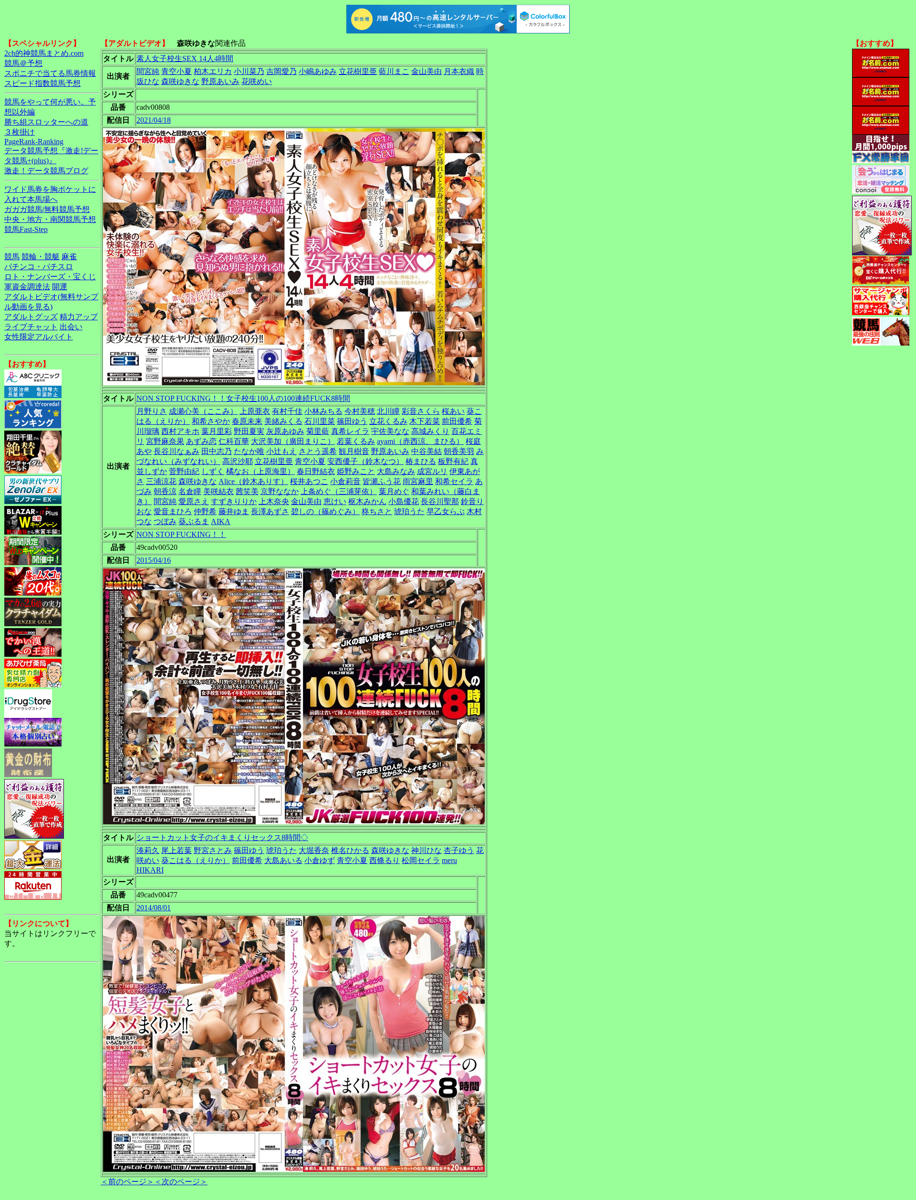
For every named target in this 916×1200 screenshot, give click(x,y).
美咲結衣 (218, 491)
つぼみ (165, 521)
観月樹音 (354, 451)
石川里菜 (319, 421)
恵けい (334, 501)
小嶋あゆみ (318, 71)
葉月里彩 (216, 431)
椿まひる (421, 461)
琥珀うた (409, 511)
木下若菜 (424, 421)
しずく (212, 471)
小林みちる (323, 411)
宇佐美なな (390, 431)
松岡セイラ (421, 860)
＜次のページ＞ (181, 1182)
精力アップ (79, 317)
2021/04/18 (153, 120)
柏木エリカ (213, 71)
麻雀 (69, 257)
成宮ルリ (432, 471)
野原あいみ (220, 81)
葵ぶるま (193, 521)
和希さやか (211, 421)
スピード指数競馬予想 (42, 83)
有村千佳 (287, 411)
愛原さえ (193, 501)
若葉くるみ (356, 441)
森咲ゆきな (180, 81)
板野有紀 (453, 461)
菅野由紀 (184, 471)
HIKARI (150, 870)
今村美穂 (359, 411)
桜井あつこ (309, 481)
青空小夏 (176, 71)
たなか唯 (249, 451)
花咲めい (256, 81)
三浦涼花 (161, 481)
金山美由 (426, 71)
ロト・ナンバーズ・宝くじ (50, 277)
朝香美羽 (459, 451)
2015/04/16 (153, 560)
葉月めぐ (394, 491)
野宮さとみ (213, 850)
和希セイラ (454, 481)
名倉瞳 (189, 491)
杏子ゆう (459, 850)
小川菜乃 (249, 71)
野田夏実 (249, 431)
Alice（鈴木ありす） (253, 481)
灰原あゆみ (285, 431)
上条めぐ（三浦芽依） (339, 491)
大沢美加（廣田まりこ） (293, 441)
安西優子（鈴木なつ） (365, 461)
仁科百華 (234, 441)
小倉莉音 (345, 481)
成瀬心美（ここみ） (203, 411)
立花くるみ (388, 421)
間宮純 (147, 71)
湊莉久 (147, 850)
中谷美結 (426, 451)
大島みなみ (396, 471)
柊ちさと (377, 511)
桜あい (453, 411)
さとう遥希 (318, 451)
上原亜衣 (254, 411)
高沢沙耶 (237, 461)
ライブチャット (31, 327)
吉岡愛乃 (281, 71)
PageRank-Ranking (33, 141)
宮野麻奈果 (165, 441)
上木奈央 (274, 501)
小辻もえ (281, 451)
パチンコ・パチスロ (38, 267)
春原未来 (247, 421)
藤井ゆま (234, 511)
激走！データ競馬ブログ (46, 171)
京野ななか (279, 491)
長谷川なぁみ (176, 451)
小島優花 (403, 501)
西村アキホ (180, 431)
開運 (59, 287)
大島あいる (283, 860)
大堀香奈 (314, 850)
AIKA (220, 521)
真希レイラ (350, 431)
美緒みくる (283, 421)
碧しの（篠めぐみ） (325, 511)
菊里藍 (317, 431)
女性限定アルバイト (38, 337)
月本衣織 (459, 71)
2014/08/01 (153, 908)
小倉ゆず (319, 860)
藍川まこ (394, 71)
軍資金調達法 (27, 287)
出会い (71, 327)
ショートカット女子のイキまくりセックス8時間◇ (222, 837)
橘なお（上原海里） (260, 471)
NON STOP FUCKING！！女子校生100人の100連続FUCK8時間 (243, 398)
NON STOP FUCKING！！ (181, 534)
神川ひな (426, 850)
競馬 (12, 257)
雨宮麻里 (418, 481)
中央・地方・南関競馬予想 (50, 219)
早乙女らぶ (446, 511)
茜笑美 (247, 491)
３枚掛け (19, 132)
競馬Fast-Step (26, 229)
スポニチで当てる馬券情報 (50, 73)
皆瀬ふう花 (382, 481)
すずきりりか (234, 501)
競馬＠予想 (23, 63)
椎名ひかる (350, 850)
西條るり (384, 860)
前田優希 (457, 421)
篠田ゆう (352, 421)
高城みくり (430, 431)
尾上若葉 (176, 850)
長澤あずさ (270, 511)
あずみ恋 (201, 441)
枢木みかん (367, 501)
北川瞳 (388, 411)
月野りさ (151, 411)
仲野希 (205, 511)
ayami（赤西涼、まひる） (420, 441)
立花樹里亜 (358, 71)
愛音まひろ (173, 511)
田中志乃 (216, 451)
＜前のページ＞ (127, 1182)
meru (449, 860)
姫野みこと (356, 471)
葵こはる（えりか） (195, 860)
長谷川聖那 (440, 501)
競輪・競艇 (40, 257)
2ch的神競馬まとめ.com (43, 53)
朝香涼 (165, 491)
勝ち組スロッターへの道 (46, 122)
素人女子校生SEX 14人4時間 (184, 58)
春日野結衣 (316, 471)
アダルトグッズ (31, 317)
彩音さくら (421, 411)
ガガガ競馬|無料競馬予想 (47, 209)
